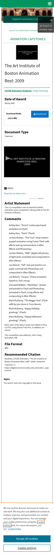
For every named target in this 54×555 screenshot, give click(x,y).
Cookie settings (27, 548)
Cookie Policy (14, 529)
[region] (27, 529)
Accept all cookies (27, 539)
